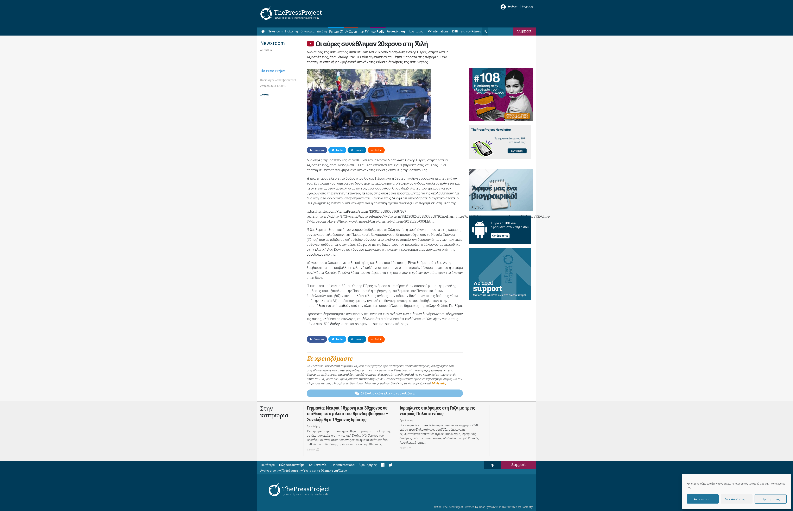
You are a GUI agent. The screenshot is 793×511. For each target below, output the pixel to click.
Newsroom (275, 31)
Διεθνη (264, 50)
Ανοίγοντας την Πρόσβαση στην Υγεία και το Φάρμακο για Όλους (303, 471)
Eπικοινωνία (317, 465)
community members (304, 17)
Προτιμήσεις (770, 499)
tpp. (364, 31)
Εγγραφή (527, 6)
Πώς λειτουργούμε (292, 465)
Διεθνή (322, 31)
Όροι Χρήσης (368, 465)
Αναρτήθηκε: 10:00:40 (273, 86)
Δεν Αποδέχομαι (737, 499)
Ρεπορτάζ (336, 31)
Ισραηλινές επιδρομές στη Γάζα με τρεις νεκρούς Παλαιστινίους (437, 411)
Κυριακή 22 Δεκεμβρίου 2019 (278, 80)
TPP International (437, 31)
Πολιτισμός (415, 31)
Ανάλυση (351, 31)
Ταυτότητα (267, 465)
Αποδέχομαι (702, 499)
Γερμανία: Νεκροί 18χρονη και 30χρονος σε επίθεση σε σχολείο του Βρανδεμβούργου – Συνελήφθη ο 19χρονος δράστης (347, 414)
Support (524, 30)
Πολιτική (291, 31)
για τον (471, 31)
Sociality (527, 507)
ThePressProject (298, 12)
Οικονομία (307, 31)
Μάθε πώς (439, 383)
